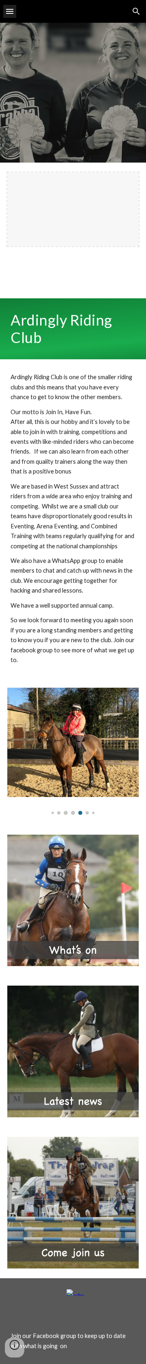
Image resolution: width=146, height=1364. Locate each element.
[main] (73, 329)
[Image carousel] (73, 751)
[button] (9, 11)
